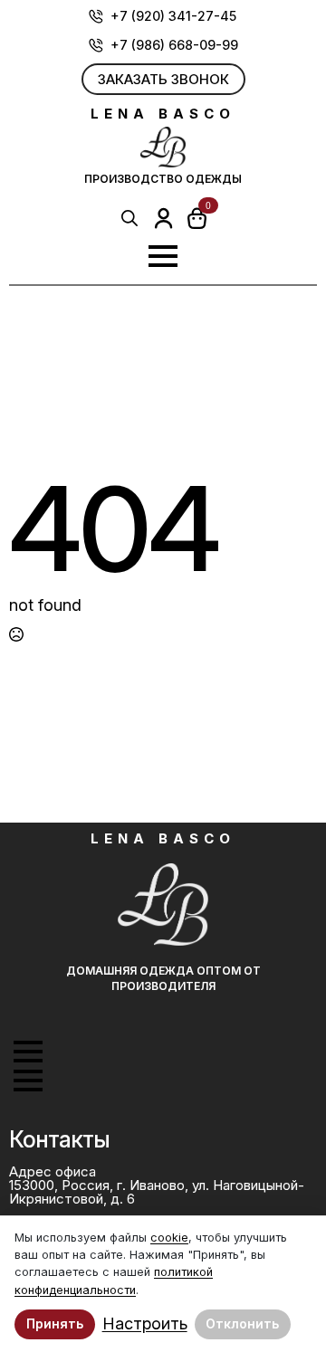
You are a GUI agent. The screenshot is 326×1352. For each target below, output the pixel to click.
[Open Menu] (163, 256)
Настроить (144, 1324)
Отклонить (242, 1323)
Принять (54, 1323)
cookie (169, 1237)
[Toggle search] (129, 218)
